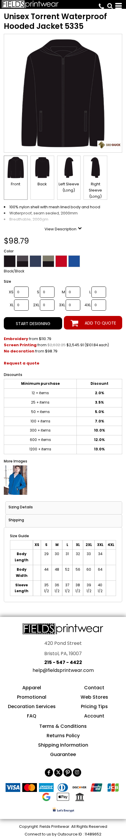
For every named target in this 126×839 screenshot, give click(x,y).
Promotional (31, 697)
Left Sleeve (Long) (69, 187)
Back (42, 184)
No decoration (19, 351)
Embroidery (16, 339)
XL (11, 305)
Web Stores (94, 697)
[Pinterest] (68, 772)
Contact (94, 687)
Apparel (31, 687)
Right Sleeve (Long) (95, 190)
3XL (62, 305)
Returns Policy (63, 735)
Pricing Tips (94, 706)
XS (11, 292)
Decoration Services (32, 706)
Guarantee (63, 754)
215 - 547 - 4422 (63, 662)
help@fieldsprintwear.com (63, 670)
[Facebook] (49, 772)
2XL (36, 305)
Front (15, 184)
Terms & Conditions (63, 726)
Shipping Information (63, 745)
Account (94, 716)
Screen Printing (20, 345)
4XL (87, 305)
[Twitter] (58, 772)
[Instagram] (77, 772)
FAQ (31, 716)
